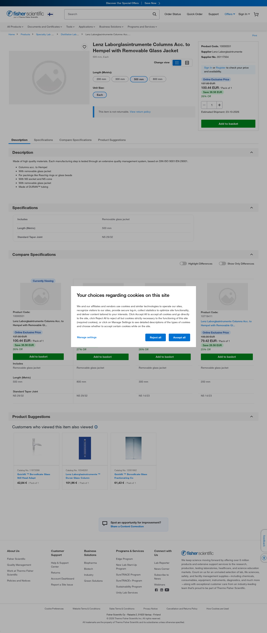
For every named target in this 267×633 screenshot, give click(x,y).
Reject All (155, 337)
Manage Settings (86, 337)
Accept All (179, 337)
